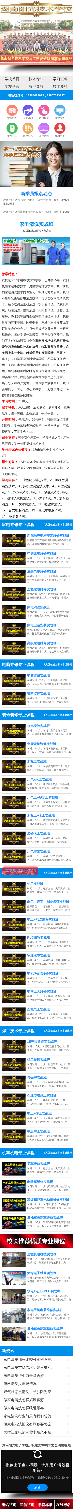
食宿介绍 (12, 136)
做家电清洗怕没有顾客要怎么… (29, 1424)
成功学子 (60, 136)
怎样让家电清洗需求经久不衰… (29, 1432)
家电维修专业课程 (18, 524)
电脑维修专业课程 (18, 664)
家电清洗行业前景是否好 (24, 1376)
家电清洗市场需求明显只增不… (29, 1368)
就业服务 (60, 118)
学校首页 (12, 79)
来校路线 (44, 136)
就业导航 (36, 86)
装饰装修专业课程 (18, 715)
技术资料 (60, 86)
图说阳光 (28, 136)
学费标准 (12, 118)
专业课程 (28, 118)
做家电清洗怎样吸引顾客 (24, 1408)
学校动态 (12, 86)
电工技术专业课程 (18, 873)
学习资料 (60, 79)
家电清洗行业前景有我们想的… (29, 1416)
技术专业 (36, 79)
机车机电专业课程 (18, 1152)
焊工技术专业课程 (18, 1030)
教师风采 (44, 118)
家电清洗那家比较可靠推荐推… (29, 1360)
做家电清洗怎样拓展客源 (24, 1400)
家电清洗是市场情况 (20, 1384)
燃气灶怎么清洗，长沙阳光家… (29, 1392)
